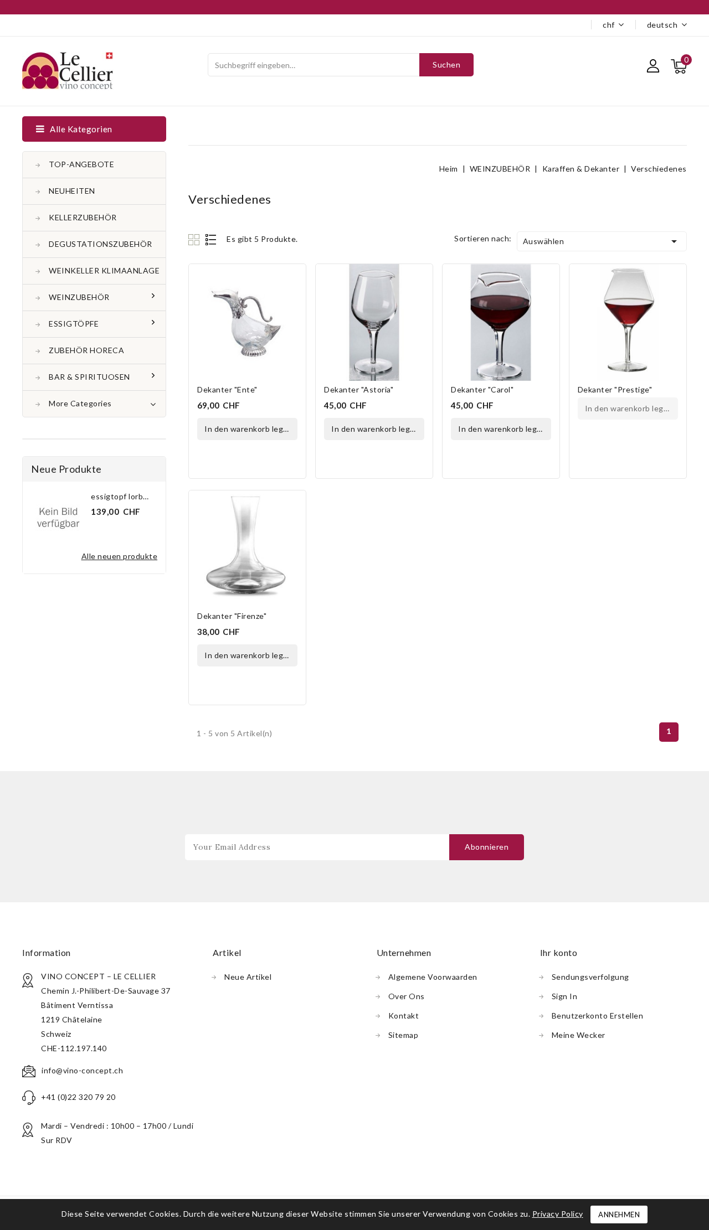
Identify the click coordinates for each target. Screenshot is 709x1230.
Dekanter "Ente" (227, 389)
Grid (195, 239)
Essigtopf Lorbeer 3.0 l (132, 496)
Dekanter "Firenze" (231, 616)
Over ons (406, 996)
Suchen (446, 64)
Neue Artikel (247, 976)
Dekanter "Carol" (482, 389)
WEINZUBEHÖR (79, 297)
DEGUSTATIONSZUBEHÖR (100, 244)
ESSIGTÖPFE (74, 323)
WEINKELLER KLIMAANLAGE (104, 270)
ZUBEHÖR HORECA (86, 350)
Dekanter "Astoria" (358, 389)
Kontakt (403, 1015)
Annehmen (619, 1214)
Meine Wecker (578, 1035)
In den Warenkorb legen (248, 428)
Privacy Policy (557, 1213)
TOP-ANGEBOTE (81, 164)
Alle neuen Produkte (119, 556)
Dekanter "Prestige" (615, 389)
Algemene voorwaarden (432, 976)
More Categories (80, 403)
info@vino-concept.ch (82, 1070)
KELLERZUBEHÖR (83, 217)
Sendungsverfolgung (590, 976)
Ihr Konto (559, 952)
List (211, 239)
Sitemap (403, 1035)
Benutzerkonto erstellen (598, 1015)
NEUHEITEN (72, 190)
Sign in (565, 996)
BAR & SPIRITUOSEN (89, 376)
